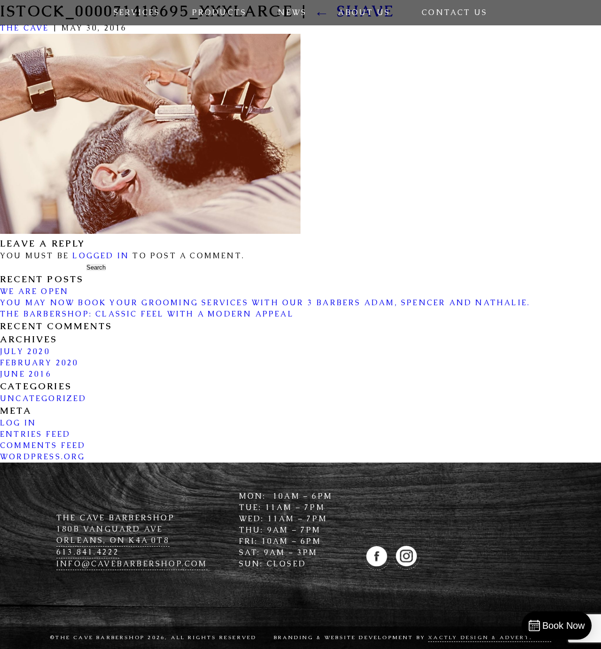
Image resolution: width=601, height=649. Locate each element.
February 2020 (39, 363)
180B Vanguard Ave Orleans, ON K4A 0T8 (113, 534)
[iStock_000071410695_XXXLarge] (150, 231)
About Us (364, 12)
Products (219, 12)
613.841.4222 (87, 552)
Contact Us (454, 12)
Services (137, 12)
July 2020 (25, 351)
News (292, 12)
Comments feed (43, 445)
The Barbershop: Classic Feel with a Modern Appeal (147, 314)
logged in (100, 256)
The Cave (24, 28)
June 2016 (26, 374)
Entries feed (35, 434)
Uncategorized (43, 398)
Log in (18, 423)
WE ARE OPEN (34, 291)
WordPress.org (42, 457)
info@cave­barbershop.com (132, 564)
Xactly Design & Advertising (489, 637)
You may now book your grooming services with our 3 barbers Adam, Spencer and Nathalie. (265, 303)
